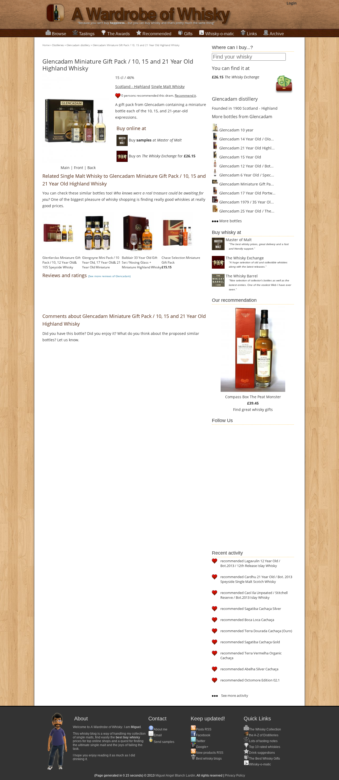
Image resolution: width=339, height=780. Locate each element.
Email (158, 735)
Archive (277, 34)
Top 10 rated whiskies (264, 747)
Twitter (200, 741)
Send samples (164, 742)
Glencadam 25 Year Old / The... (246, 211)
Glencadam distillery (78, 45)
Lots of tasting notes (263, 741)
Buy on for (161, 155)
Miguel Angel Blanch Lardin (175, 775)
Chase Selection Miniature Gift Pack (181, 260)
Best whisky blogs (209, 758)
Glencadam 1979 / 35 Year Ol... (246, 202)
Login (292, 3)
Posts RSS (203, 729)
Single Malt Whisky (168, 86)
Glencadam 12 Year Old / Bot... (246, 166)
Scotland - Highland (132, 86)
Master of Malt (239, 239)
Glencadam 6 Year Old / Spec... (246, 175)
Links (252, 34)
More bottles (230, 220)
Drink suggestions (262, 753)
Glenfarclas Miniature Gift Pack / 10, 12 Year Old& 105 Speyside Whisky (61, 262)
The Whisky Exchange (245, 257)
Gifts (188, 34)
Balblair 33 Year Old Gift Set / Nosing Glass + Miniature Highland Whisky (141, 262)
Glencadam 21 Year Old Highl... (246, 147)
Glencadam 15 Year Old (239, 156)
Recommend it (185, 95)
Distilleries (58, 45)
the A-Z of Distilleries (263, 735)
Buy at (155, 140)
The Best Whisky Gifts (264, 758)
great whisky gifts (257, 409)
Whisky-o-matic (219, 34)
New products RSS (209, 753)
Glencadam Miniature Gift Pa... (246, 184)
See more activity (234, 695)
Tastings (87, 34)
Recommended (156, 34)
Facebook (203, 735)
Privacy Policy (235, 775)
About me (160, 729)
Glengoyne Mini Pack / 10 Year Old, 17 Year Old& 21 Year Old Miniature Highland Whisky (101, 264)
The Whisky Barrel (242, 275)
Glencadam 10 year (235, 129)
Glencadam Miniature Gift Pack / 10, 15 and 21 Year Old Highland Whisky (136, 45)
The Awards (118, 34)
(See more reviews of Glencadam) (109, 276)
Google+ (202, 747)
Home (46, 45)
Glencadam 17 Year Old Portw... (246, 193)
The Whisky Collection (265, 729)
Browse (59, 34)
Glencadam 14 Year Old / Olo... (246, 138)
